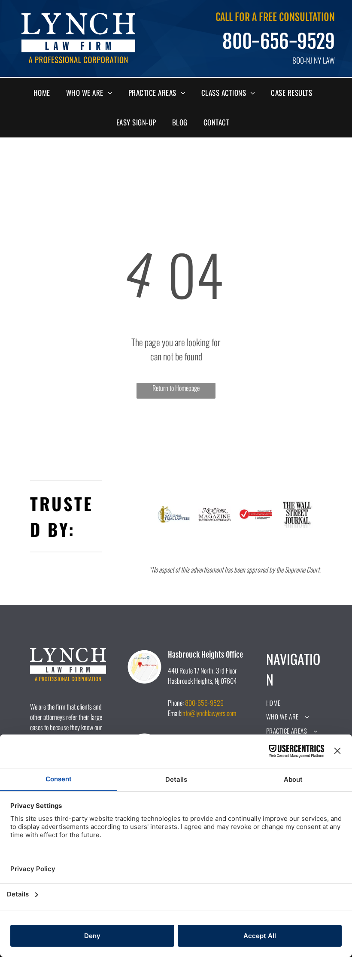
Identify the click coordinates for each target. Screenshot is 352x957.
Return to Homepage (176, 388)
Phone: (176, 703)
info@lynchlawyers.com (208, 713)
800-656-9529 (278, 42)
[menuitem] (45, 93)
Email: (174, 713)
